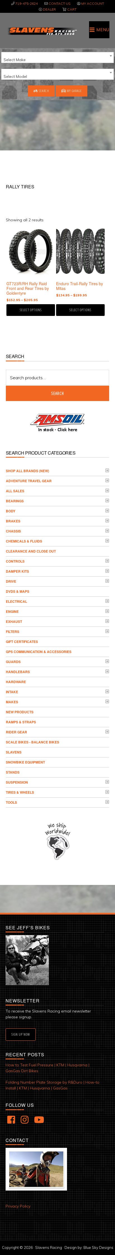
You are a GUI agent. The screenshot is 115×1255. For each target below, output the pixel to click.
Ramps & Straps (21, 721)
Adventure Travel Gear (29, 480)
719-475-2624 (26, 3)
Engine (12, 611)
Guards (13, 661)
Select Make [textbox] (15, 59)
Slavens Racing (42, 31)
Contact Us (59, 3)
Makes (12, 701)
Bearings (15, 500)
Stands (13, 772)
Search (43, 90)
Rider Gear (16, 732)
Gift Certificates (22, 641)
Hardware (16, 681)
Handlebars (18, 671)
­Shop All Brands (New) (27, 470)
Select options (31, 310)
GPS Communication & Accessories (38, 651)
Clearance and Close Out (31, 551)
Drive (11, 581)
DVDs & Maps (17, 591)
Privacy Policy (18, 1206)
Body (10, 510)
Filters (12, 631)
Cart (71, 9)
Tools (11, 802)
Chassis (13, 531)
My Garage (74, 90)
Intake (12, 691)
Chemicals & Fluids (24, 541)
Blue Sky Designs (98, 1247)
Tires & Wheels (20, 792)
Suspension (17, 782)
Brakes (13, 521)
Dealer (49, 9)
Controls (15, 561)
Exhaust (14, 621)
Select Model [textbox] (15, 76)
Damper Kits (17, 571)
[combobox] (57, 57)
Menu (102, 29)
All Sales (15, 490)
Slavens (13, 752)
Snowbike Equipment (25, 762)
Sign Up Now (20, 1034)
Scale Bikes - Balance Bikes (32, 742)
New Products (19, 711)
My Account (92, 3)
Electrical (16, 601)
